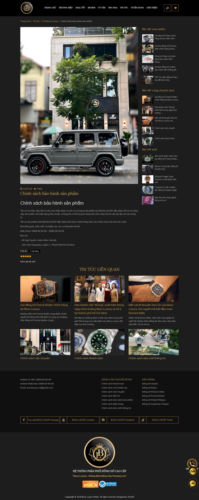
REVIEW (91, 7)
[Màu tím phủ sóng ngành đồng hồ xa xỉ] (147, 200)
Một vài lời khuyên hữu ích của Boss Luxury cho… (166, 119)
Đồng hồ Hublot (150, 383)
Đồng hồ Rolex (149, 387)
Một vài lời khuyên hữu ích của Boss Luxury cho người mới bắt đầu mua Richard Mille (151, 309)
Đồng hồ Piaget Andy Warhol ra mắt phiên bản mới (165, 179)
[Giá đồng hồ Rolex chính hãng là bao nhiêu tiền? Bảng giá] (147, 38)
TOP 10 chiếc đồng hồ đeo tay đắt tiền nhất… (166, 78)
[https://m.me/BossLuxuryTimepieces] (193, 483)
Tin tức (124, 7)
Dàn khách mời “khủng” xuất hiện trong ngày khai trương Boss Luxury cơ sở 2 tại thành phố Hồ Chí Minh (99, 309)
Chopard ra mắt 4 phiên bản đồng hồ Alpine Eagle (166, 188)
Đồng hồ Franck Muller (153, 395)
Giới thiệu (152, 7)
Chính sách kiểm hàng (112, 404)
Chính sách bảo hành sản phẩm (117, 399)
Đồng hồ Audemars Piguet (155, 404)
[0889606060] (193, 471)
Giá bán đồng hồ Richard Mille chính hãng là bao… (165, 47)
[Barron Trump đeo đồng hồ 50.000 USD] (147, 169)
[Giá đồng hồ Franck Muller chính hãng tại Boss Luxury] (147, 100)
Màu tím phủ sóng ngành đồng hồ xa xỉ (165, 199)
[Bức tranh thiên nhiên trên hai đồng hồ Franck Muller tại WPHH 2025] (147, 159)
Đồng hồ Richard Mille (153, 391)
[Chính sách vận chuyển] (147, 131)
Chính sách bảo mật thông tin (147, 358)
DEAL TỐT (80, 7)
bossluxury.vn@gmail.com (40, 387)
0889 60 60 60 (43, 379)
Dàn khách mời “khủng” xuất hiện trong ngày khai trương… (166, 110)
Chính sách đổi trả (111, 395)
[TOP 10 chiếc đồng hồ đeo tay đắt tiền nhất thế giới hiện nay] (147, 80)
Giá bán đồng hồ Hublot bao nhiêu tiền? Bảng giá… (166, 68)
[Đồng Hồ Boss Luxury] (26, 7)
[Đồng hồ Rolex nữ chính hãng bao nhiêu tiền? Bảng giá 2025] (147, 59)
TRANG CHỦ (50, 7)
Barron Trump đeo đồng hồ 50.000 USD (166, 167)
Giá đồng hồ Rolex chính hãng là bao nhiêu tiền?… (165, 37)
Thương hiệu (66, 7)
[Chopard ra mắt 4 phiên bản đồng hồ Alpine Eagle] (147, 190)
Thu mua (112, 7)
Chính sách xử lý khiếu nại (114, 387)
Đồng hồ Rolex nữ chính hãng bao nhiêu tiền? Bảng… (165, 59)
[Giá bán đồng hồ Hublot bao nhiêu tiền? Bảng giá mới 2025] (147, 70)
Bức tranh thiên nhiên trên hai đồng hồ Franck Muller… (166, 157)
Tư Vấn (101, 7)
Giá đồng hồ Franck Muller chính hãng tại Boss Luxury (166, 98)
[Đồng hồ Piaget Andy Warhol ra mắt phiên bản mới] (147, 179)
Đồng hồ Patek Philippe (154, 399)
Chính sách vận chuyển (165, 128)
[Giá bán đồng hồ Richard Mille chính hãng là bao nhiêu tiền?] (147, 49)
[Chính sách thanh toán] (147, 141)
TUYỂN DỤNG (137, 7)
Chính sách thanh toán (164, 138)
